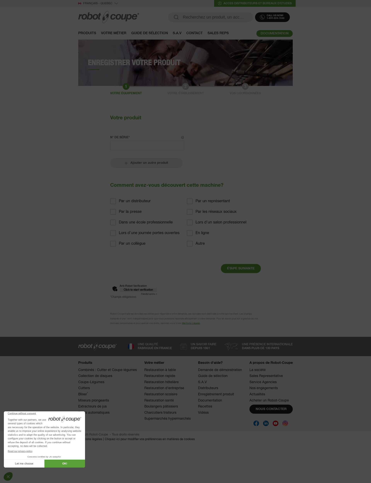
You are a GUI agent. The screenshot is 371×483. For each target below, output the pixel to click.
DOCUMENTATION (274, 33)
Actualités (257, 394)
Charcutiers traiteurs (160, 412)
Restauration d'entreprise (164, 388)
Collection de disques (95, 376)
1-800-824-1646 (275, 18)
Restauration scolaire (160, 394)
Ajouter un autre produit (149, 163)
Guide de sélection (149, 33)
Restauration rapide (159, 376)
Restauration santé (159, 400)
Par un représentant (213, 201)
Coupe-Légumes (91, 382)
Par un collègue (132, 244)
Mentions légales (90, 439)
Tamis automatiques (94, 412)
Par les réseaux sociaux (216, 212)
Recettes (205, 406)
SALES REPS (218, 33)
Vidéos (203, 412)
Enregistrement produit (216, 394)
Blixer (83, 394)
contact (194, 33)
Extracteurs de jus (92, 406)
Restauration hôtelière (161, 382)
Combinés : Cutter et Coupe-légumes (107, 370)
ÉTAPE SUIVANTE (241, 268)
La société (257, 370)
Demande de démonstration (220, 370)
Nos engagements (263, 388)
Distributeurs (208, 388)
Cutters (84, 388)
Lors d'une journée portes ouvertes (149, 233)
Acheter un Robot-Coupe (269, 400)
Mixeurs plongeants (93, 400)
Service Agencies (263, 382)
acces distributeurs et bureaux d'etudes (258, 3)
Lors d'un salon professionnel (221, 222)
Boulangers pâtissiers (161, 406)
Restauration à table (160, 370)
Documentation (210, 400)
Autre (200, 244)
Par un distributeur (135, 201)
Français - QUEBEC (97, 3)
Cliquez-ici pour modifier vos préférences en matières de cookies (150, 439)
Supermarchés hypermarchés (167, 418)
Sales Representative (266, 376)
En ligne (202, 233)
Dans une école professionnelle (146, 222)
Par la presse (130, 212)
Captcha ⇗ (149, 294)
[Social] (256, 423)
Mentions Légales (191, 323)
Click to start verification (138, 290)
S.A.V (177, 33)
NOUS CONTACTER (271, 409)
